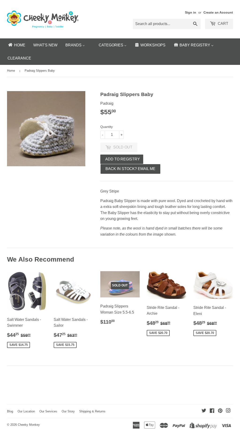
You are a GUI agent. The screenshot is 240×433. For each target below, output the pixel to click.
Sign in (190, 12)
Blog (10, 411)
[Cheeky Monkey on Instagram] (228, 411)
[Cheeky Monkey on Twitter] (204, 411)
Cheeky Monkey (29, 424)
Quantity (106, 127)
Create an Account (218, 12)
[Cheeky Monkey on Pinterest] (220, 411)
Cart (222, 24)
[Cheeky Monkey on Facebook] (212, 411)
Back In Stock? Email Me (130, 169)
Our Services (48, 411)
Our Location (26, 411)
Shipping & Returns (92, 411)
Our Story (68, 411)
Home (11, 70)
